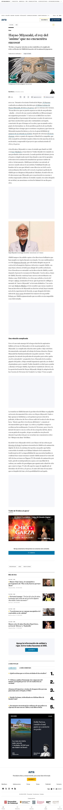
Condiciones (36, 794)
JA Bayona (46, 102)
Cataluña (7, 15)
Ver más (50, 716)
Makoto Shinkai (21, 286)
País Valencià (23, 15)
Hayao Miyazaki (12, 566)
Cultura (11, 24)
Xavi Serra (11, 91)
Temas (37, 784)
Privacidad (29, 794)
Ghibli (19, 566)
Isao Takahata (16, 152)
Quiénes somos (17, 784)
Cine (17, 24)
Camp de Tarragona (42, 15)
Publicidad (48, 784)
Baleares (17, 15)
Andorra (12, 15)
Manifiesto (4, 784)
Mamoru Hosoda (20, 262)
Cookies (42, 794)
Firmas (28, 784)
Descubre (14, 716)
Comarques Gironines (32, 15)
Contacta (59, 784)
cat (57, 15)
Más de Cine (12, 575)
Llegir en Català (27, 53)
